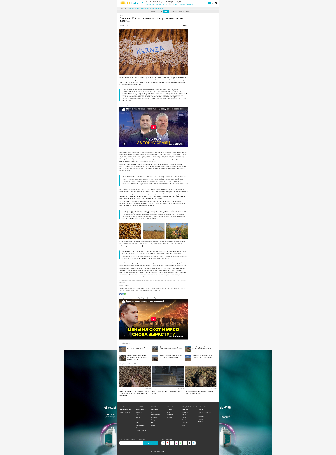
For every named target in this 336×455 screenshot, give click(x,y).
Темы (122, 407)
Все (148, 12)
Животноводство (125, 412)
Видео (153, 425)
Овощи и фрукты (141, 430)
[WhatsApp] (125, 294)
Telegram (122, 290)
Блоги (160, 12)
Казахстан (139, 412)
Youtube (184, 414)
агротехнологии (131, 298)
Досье (169, 412)
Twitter (184, 417)
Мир (137, 414)
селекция (122, 298)
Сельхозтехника (141, 425)
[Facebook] (120, 294)
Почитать (155, 407)
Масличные (139, 420)
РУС (209, 3)
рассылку (157, 290)
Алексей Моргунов (154, 298)
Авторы (200, 421)
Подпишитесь (151, 443)
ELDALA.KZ (202, 407)
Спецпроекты (155, 414)
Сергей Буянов (142, 298)
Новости (139, 407)
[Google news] (194, 443)
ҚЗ (212, 3)
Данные (170, 407)
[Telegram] (123, 294)
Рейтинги (181, 12)
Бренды (169, 417)
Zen (183, 425)
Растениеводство (125, 409)
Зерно (162, 389)
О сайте (200, 409)
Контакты (201, 416)
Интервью (154, 12)
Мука (137, 422)
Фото (187, 12)
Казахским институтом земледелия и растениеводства (157, 152)
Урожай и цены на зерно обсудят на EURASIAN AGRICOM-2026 (145, 8)
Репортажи (173, 12)
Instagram (144, 290)
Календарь (170, 409)
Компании (170, 414)
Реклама (200, 419)
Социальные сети (189, 407)
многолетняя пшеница (168, 298)
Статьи (166, 12)
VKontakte (185, 420)
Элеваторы (139, 428)
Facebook (178, 288)
